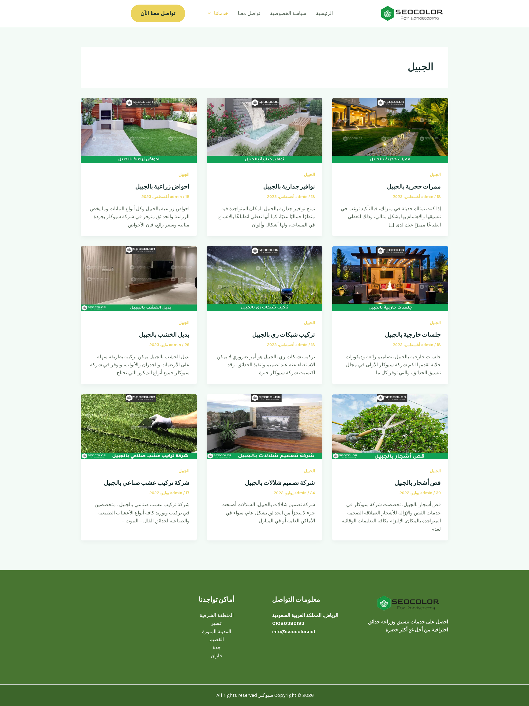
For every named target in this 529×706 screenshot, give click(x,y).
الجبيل (435, 174)
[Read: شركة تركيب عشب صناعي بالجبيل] (139, 426)
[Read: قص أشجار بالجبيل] (390, 426)
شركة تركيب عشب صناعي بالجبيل (146, 482)
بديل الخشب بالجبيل (164, 334)
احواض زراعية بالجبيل (162, 186)
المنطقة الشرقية (217, 615)
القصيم (216, 639)
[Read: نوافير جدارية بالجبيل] (265, 130)
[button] (211, 13)
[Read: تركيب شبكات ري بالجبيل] (265, 278)
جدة (217, 647)
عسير (217, 623)
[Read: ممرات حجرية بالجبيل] (390, 130)
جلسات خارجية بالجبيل (413, 334)
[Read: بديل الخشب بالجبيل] (139, 278)
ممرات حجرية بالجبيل (414, 186)
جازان (217, 656)
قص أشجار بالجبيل (418, 482)
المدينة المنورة (216, 631)
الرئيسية (324, 13)
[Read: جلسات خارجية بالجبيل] (390, 278)
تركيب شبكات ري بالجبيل (283, 334)
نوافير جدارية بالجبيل (289, 186)
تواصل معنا (249, 13)
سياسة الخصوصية (288, 13)
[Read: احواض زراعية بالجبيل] (139, 130)
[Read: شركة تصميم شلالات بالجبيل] (265, 426)
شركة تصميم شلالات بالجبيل (280, 482)
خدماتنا (221, 13)
